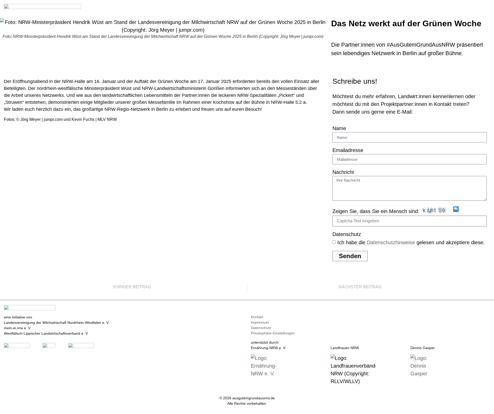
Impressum (260, 322)
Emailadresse (347, 150)
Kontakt (257, 317)
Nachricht (343, 172)
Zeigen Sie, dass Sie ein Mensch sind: (375, 211)
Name (339, 128)
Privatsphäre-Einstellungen (273, 333)
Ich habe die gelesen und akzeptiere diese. (411, 242)
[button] (486, 8)
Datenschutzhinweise (391, 242)
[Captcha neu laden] (456, 209)
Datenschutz (346, 234)
